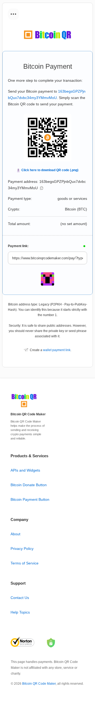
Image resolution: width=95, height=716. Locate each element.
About (15, 534)
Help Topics (20, 612)
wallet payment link (56, 350)
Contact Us (20, 598)
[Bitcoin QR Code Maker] (24, 407)
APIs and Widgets (25, 470)
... (13, 12)
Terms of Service (25, 563)
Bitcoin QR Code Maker (39, 683)
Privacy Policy (22, 548)
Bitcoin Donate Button (29, 485)
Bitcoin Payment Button (30, 499)
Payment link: (18, 246)
